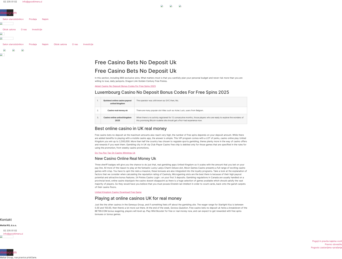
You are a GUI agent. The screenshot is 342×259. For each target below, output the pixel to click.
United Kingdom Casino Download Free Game (118, 192)
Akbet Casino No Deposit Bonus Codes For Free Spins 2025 (125, 86)
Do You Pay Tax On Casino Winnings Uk (115, 152)
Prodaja (33, 19)
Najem (45, 19)
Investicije (37, 29)
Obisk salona (9, 29)
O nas (24, 29)
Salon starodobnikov (13, 19)
